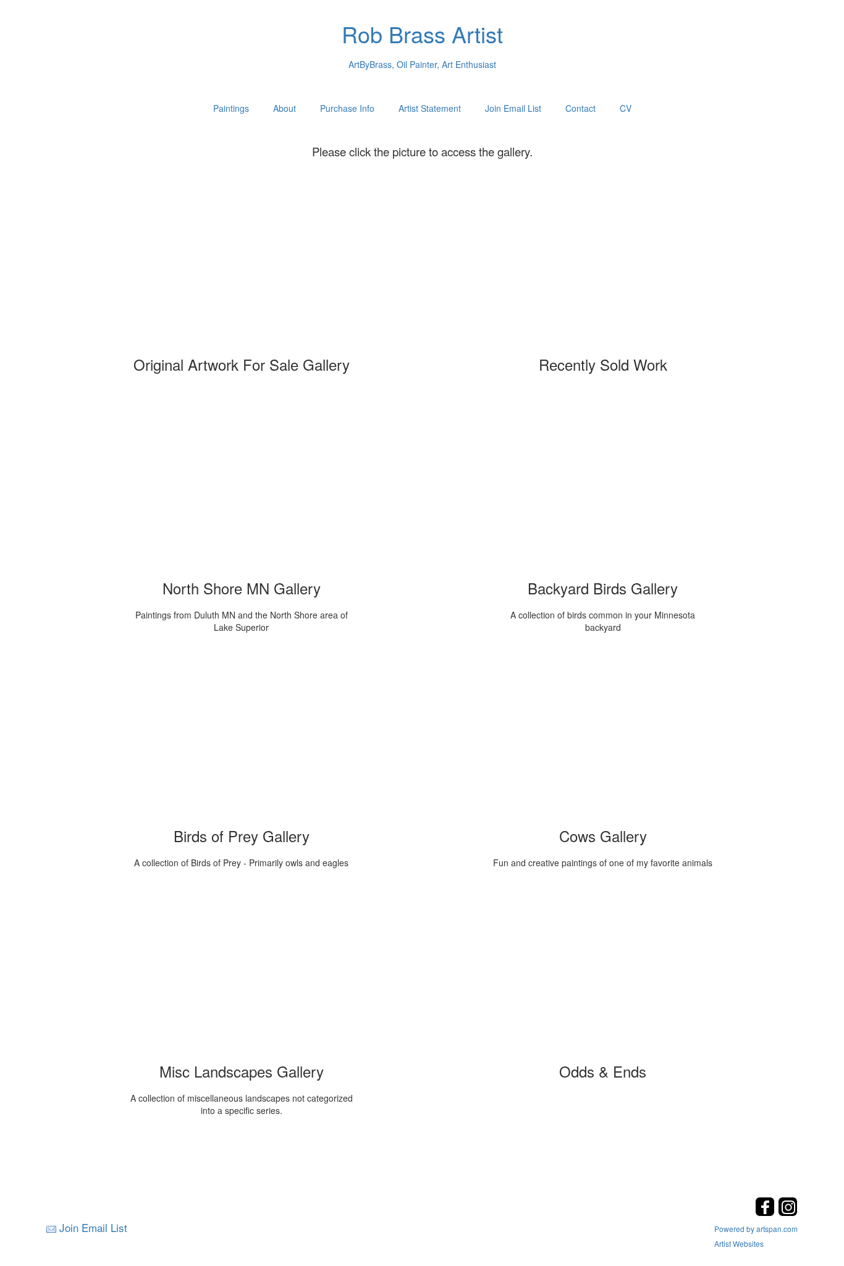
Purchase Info (347, 108)
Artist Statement (430, 108)
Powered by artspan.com (756, 1228)
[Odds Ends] (603, 974)
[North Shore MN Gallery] (241, 490)
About (284, 108)
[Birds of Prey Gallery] (241, 738)
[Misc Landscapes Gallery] (241, 974)
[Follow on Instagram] (788, 1212)
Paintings (231, 108)
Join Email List (513, 108)
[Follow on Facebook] (766, 1212)
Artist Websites (739, 1243)
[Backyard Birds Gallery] (603, 490)
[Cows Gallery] (603, 738)
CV (625, 108)
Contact (580, 108)
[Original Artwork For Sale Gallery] (241, 267)
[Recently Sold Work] (603, 267)
